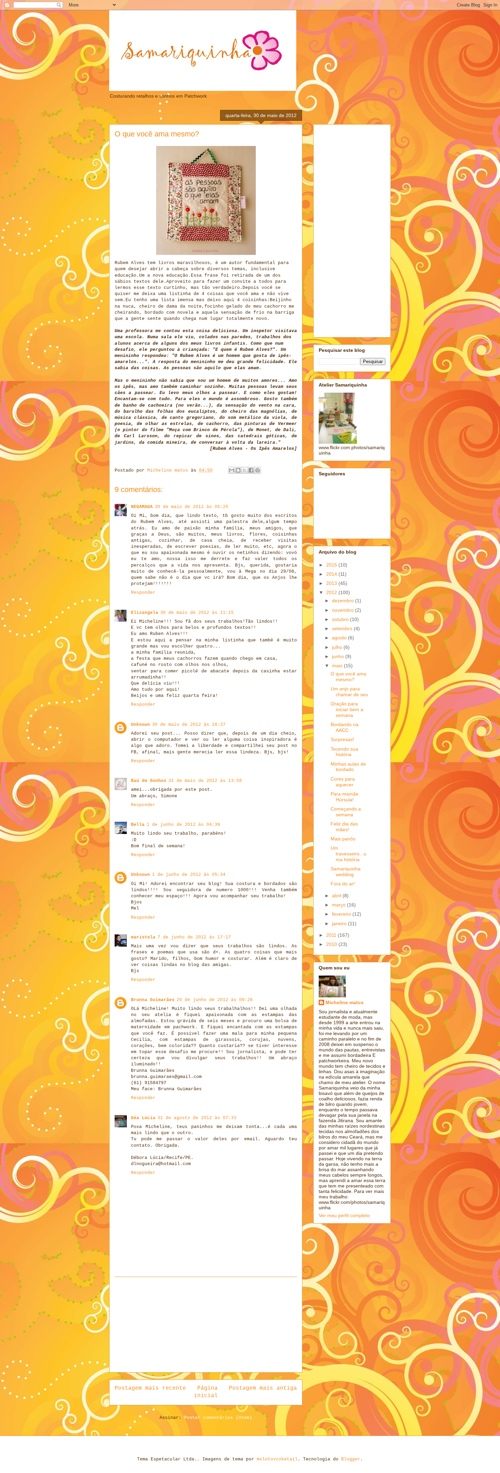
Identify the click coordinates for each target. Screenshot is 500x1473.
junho (338, 656)
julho (338, 647)
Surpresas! (342, 739)
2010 (332, 944)
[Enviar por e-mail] (231, 470)
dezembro (343, 600)
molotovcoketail (277, 1459)
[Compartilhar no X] (244, 470)
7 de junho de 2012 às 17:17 (194, 937)
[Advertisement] (206, 1324)
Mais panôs (343, 838)
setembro (343, 628)
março (339, 904)
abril (337, 895)
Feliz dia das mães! (344, 826)
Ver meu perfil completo (344, 1215)
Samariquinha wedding (346, 871)
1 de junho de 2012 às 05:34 (189, 874)
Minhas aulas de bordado (348, 766)
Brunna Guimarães (152, 999)
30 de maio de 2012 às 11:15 (197, 612)
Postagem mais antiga (263, 1388)
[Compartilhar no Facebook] (251, 470)
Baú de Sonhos (148, 780)
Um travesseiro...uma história (348, 853)
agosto (340, 637)
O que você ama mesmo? (348, 676)
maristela (143, 937)
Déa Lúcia (143, 1117)
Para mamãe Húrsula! (345, 796)
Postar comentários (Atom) (218, 1417)
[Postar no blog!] (238, 470)
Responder (143, 592)
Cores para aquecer (343, 781)
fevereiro (342, 914)
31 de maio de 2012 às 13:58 (205, 780)
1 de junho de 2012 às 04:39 (183, 824)
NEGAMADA (142, 506)
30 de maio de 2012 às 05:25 (191, 506)
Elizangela (144, 612)
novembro (343, 610)
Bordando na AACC (345, 727)
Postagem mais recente (150, 1388)
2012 (332, 592)
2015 (332, 565)
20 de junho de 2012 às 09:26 (215, 999)
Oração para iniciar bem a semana (347, 709)
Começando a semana (346, 811)
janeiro (340, 923)
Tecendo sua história (344, 751)
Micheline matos (345, 1002)
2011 (332, 935)
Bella (138, 824)
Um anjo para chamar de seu (349, 691)
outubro (341, 619)
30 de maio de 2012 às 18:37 (189, 724)
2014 (332, 574)
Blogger (350, 1459)
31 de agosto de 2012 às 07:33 (196, 1117)
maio (338, 665)
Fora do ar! (343, 883)
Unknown (140, 724)
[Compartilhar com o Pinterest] (257, 470)
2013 (332, 583)
